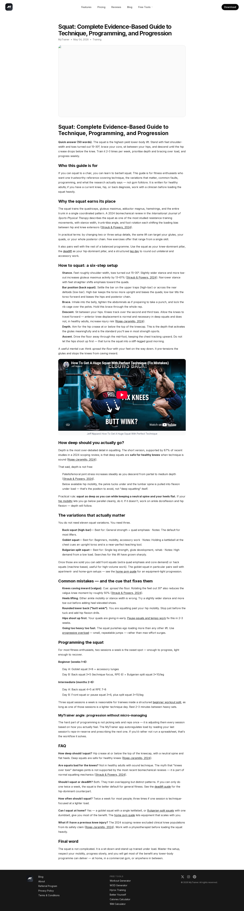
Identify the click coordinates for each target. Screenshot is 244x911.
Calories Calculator (120, 899)
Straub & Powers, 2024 (116, 227)
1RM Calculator (118, 904)
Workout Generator (120, 880)
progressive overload (75, 632)
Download (230, 7)
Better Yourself (118, 894)
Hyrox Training (118, 890)
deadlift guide (163, 786)
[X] (182, 876)
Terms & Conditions (49, 895)
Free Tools (144, 7)
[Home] (9, 7)
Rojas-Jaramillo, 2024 (129, 321)
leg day (134, 251)
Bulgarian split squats (160, 810)
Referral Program (47, 886)
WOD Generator (118, 885)
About (41, 881)
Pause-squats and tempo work (146, 618)
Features (86, 7)
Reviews (116, 7)
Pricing (101, 7)
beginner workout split (167, 702)
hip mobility (65, 501)
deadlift (67, 251)
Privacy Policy (46, 890)
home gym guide (126, 571)
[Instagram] (188, 876)
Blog (129, 7)
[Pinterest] (194, 876)
